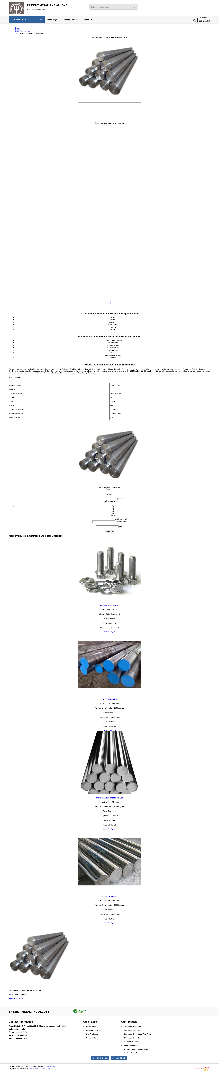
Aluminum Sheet (131, 1042)
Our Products (19, 20)
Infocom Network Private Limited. (40, 1068)
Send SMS (121, 1058)
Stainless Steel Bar (22, 32)
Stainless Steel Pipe (132, 1026)
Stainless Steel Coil (132, 1030)
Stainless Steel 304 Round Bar (109, 798)
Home (17, 28)
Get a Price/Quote (109, 632)
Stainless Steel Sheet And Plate (137, 1034)
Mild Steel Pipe (130, 1045)
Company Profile (70, 20)
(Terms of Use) (50, 1067)
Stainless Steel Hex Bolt (109, 605)
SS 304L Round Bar (109, 896)
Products (18, 30)
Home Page (52, 20)
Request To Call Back (17, 998)
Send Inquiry (102, 1058)
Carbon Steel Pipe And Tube (136, 1049)
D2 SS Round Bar (109, 699)
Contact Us (87, 20)
